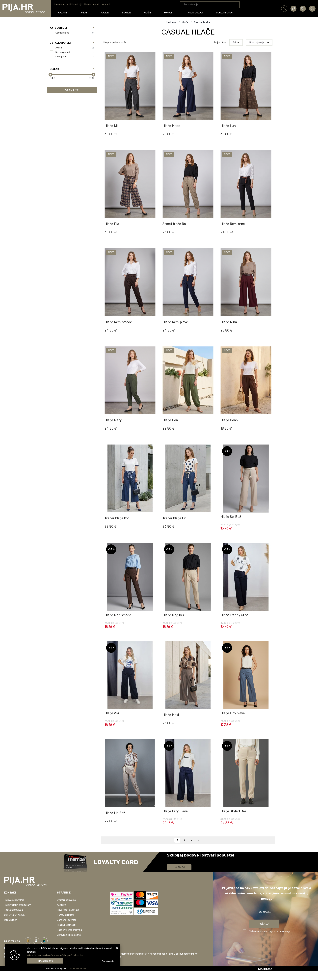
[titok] (37, 940)
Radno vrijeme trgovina (69, 930)
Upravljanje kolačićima (69, 935)
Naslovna (59, 4)
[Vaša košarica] (312, 8)
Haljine (62, 12)
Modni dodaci (195, 12)
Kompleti (169, 12)
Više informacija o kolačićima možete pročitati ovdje (55, 955)
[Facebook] (29, 940)
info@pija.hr (10, 920)
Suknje (126, 12)
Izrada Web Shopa (77, 969)
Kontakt (61, 905)
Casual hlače (74, 32)
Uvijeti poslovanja (66, 900)
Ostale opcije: (60, 42)
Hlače (147, 12)
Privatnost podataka (68, 910)
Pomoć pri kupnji (65, 915)
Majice (105, 12)
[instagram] (44, 940)
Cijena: (55, 69)
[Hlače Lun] (269, 136)
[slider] (50, 74)
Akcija (74, 47)
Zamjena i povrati (66, 920)
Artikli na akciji (73, 4)
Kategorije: (58, 27)
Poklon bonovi (224, 12)
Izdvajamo (74, 56)
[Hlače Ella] (153, 234)
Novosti (106, 4)
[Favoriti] (153, 128)
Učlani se (179, 867)
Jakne (83, 12)
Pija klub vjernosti (66, 925)
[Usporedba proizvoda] (153, 120)
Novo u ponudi (91, 4)
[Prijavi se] (284, 8)
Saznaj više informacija (179, 860)
